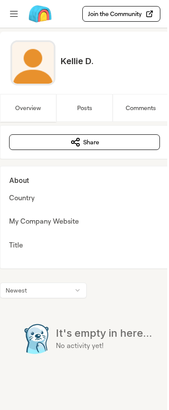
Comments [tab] (141, 107)
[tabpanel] (84, 257)
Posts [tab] (84, 107)
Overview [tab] (28, 107)
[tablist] (84, 108)
